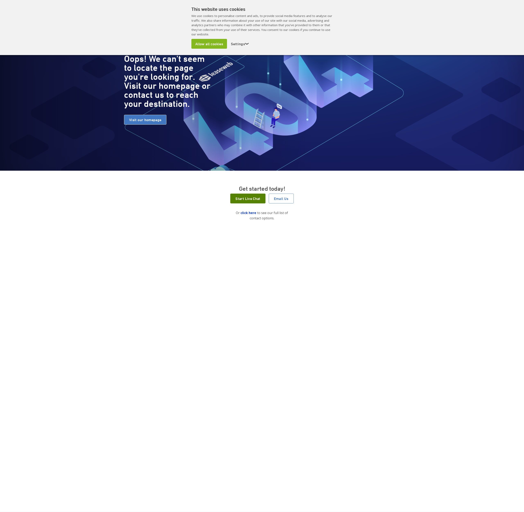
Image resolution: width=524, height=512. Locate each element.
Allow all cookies (209, 44)
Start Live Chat (247, 198)
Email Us (281, 198)
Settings (240, 44)
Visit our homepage (145, 120)
